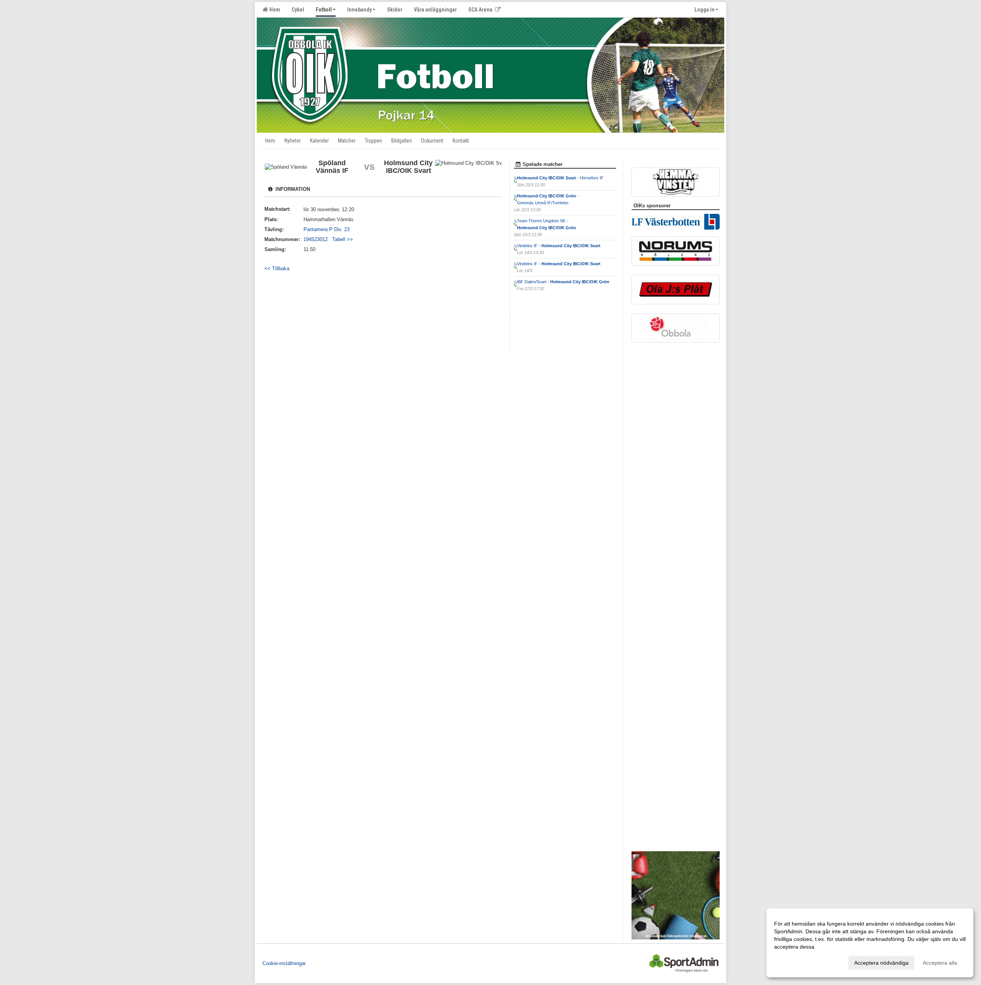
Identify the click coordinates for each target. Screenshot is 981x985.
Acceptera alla (940, 963)
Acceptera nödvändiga (881, 963)
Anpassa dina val (794, 962)
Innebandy (359, 10)
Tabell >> (342, 239)
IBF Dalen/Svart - (563, 281)
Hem (273, 10)
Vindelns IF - (558, 245)
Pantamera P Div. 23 (326, 229)
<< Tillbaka (276, 268)
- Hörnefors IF (560, 178)
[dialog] (869, 942)
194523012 (317, 239)
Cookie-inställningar (284, 963)
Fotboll (324, 10)
